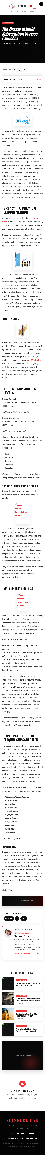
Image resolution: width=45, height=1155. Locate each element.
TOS (21, 1138)
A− (15, 70)
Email (24, 918)
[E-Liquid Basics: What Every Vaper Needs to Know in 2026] (8, 983)
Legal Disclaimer (32, 1138)
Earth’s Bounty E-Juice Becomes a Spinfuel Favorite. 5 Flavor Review (28, 999)
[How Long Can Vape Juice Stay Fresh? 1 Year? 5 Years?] (8, 1014)
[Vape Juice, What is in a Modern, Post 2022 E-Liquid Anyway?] (8, 1029)
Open (39, 79)
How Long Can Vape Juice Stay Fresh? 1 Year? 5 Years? (27, 1015)
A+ (25, 70)
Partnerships (13, 1134)
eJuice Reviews (8, 23)
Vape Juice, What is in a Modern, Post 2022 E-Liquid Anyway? (27, 1030)
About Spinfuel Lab (29, 1134)
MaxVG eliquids (34, 360)
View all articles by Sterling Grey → (26, 954)
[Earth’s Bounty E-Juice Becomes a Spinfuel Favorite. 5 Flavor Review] (8, 998)
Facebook (9, 918)
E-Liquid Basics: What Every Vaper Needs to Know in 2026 (28, 984)
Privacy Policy (11, 1138)
